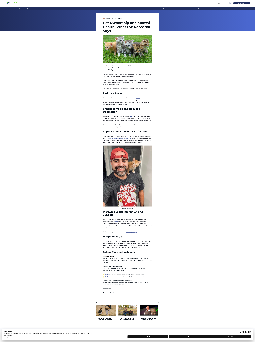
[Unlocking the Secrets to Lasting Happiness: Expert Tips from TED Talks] (149, 310)
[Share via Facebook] (103, 292)
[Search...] (231, 3)
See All (157, 302)
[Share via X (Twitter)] (106, 292)
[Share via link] (113, 292)
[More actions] (151, 18)
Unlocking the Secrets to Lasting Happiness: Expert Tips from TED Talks (148, 318)
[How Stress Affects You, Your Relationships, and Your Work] (127, 310)
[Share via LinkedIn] (110, 292)
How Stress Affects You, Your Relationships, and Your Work (126, 318)
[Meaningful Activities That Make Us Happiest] (106, 310)
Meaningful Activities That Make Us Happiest (105, 318)
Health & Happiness (107, 288)
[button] (95, 8)
